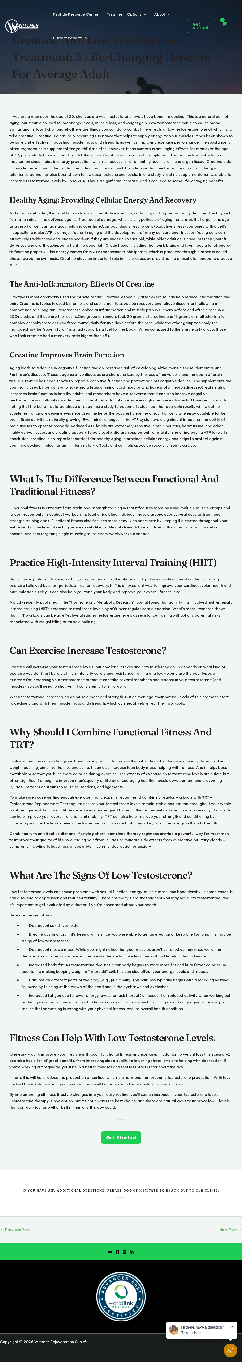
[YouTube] (110, 1252)
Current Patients (68, 37)
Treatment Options (124, 14)
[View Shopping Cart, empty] (224, 26)
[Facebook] (117, 1252)
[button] (201, 26)
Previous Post (15, 1229)
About (159, 14)
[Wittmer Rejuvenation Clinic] (22, 25)
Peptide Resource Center (76, 14)
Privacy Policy (159, 1341)
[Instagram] (124, 1252)
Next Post (230, 1229)
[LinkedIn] (132, 1252)
